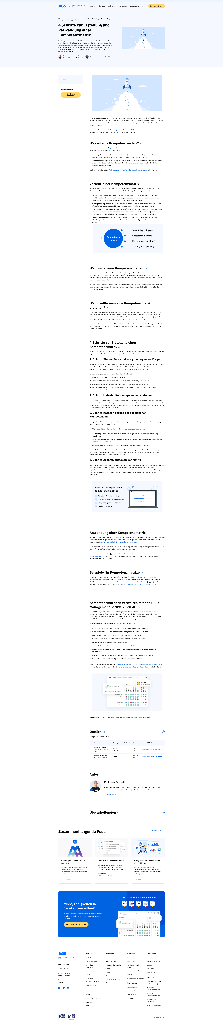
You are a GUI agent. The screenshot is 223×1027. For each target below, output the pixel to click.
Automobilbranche (112, 976)
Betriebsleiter (90, 1002)
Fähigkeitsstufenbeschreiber (135, 978)
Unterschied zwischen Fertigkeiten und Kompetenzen (128, 170)
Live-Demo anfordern (156, 6)
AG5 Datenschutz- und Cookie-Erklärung (154, 983)
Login (133, 1)
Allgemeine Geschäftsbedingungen (154, 988)
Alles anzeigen (156, 830)
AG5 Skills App (90, 971)
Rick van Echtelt (72, 56)
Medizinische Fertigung (113, 979)
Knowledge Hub (131, 991)
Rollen (88, 994)
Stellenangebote (152, 972)
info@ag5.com (141, 1)
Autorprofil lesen (110, 795)
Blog (59, 19)
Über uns (150, 958)
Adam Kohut (103, 57)
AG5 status (130, 998)
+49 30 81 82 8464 (153, 1)
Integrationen (90, 978)
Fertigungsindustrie (112, 961)
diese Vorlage (136, 351)
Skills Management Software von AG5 (121, 130)
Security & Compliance (154, 1005)
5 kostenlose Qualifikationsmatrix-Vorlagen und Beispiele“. (138, 584)
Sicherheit (150, 977)
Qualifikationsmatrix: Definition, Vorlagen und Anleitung (118, 542)
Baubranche (110, 983)
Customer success (132, 987)
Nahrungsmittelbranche (113, 965)
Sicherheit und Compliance (151, 1000)
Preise (88, 974)
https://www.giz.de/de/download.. (153, 749)
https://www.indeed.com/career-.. (153, 756)
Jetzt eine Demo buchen (76, 924)
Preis (87, 990)
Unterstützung (132, 983)
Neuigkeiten (150, 968)
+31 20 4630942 (64, 969)
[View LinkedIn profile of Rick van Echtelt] (91, 789)
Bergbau (108, 968)
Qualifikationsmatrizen (118, 148)
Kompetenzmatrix (91, 961)
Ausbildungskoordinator (93, 999)
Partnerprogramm (91, 985)
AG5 (91, 612)
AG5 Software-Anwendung (90, 966)
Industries (110, 954)
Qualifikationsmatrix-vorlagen (133, 966)
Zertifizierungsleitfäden (134, 971)
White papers (131, 961)
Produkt (89, 954)
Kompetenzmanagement (72, 19)
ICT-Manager (90, 1006)
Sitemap (149, 965)
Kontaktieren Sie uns (153, 961)
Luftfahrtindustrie (111, 958)
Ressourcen (131, 954)
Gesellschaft (151, 954)
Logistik (108, 972)
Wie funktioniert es (91, 958)
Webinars (129, 974)
